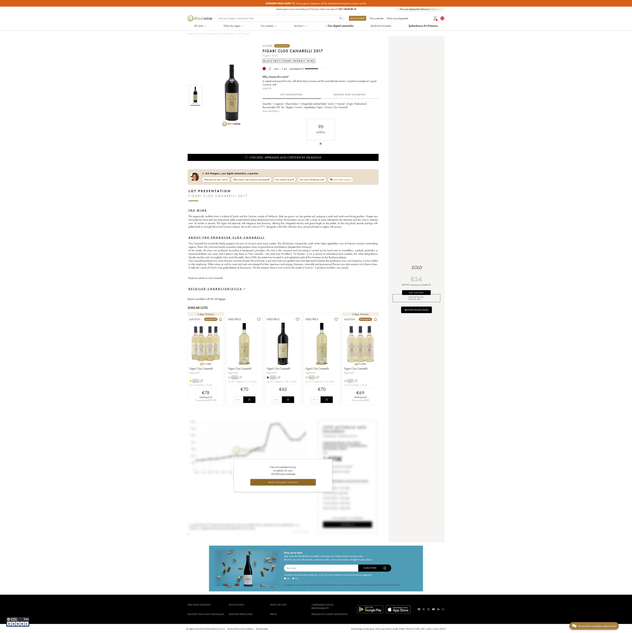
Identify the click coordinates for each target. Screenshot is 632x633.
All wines (198, 25)
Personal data (262, 628)
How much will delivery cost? (312, 179)
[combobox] (435, 9)
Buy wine (198, 33)
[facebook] (419, 609)
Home (190, 33)
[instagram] (428, 609)
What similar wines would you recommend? (251, 179)
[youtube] (433, 609)
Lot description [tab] (291, 94)
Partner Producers (241, 614)
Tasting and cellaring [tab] (349, 94)
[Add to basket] (249, 399)
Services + (299, 25)
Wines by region (232, 25)
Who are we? (278, 604)
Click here (314, 9)
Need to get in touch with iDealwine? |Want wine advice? (316, 9)
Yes (288, 578)
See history (416, 292)
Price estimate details (283, 482)
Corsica (207, 33)
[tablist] (321, 94)
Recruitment (237, 604)
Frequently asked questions (330, 614)
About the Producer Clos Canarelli (226, 237)
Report (222, 299)
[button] (229, 95)
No (296, 578)
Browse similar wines (416, 309)
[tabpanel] (321, 109)
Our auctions (267, 25)
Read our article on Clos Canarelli (205, 278)
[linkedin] (438, 609)
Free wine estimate (199, 604)
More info (267, 88)
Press (273, 614)
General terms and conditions (240, 628)
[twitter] (423, 609)
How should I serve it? (284, 179)
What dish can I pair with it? (215, 179)
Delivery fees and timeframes (206, 614)
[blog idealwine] (443, 609)
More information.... (271, 110)
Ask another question (342, 179)
